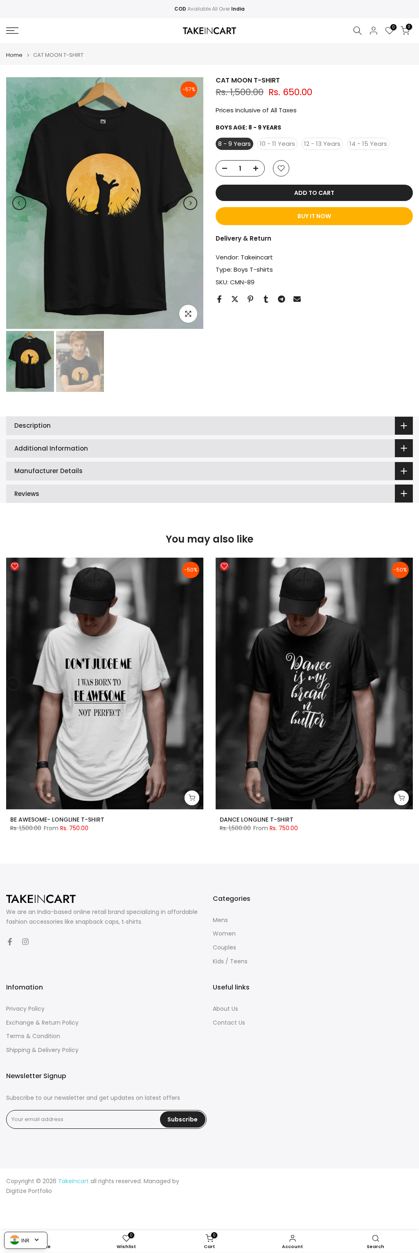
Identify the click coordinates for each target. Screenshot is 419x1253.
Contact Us (229, 1023)
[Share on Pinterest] (250, 299)
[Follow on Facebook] (10, 942)
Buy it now (314, 216)
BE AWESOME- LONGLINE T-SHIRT (57, 819)
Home (14, 55)
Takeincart (257, 257)
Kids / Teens (230, 961)
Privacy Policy (25, 1009)
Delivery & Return (243, 238)
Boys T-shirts (253, 269)
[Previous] (19, 203)
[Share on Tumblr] (266, 299)
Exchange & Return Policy (42, 1023)
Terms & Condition (33, 1036)
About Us (225, 1009)
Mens (220, 920)
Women (224, 934)
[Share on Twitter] (235, 299)
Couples (224, 947)
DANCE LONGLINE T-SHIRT (256, 819)
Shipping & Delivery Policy (42, 1050)
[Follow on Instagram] (25, 942)
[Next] (190, 203)
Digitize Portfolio (29, 1191)
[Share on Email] (297, 299)
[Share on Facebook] (219, 299)
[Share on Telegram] (281, 299)
